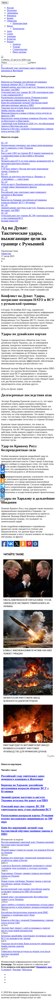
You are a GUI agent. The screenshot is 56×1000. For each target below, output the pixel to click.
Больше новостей (9, 221)
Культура (11, 39)
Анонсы (17, 44)
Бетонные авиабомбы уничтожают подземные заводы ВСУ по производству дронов (27, 937)
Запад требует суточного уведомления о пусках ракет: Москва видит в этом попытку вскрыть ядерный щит (27, 905)
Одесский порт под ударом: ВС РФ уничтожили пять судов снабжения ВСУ (26, 808)
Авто (9, 31)
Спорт (10, 34)
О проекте (6, 969)
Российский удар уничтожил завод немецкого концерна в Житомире (22, 777)
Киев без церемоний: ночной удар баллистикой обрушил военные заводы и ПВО (24, 104)
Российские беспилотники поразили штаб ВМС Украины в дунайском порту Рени (24, 913)
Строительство (20, 49)
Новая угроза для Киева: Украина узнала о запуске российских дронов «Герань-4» (26, 882)
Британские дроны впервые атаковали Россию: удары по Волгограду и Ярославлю (27, 119)
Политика (12, 10)
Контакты (27, 969)
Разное (10, 41)
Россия (10, 8)
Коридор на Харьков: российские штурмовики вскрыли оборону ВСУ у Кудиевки (24, 83)
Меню (4, 3)
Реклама (17, 969)
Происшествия (20, 23)
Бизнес (10, 18)
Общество (12, 21)
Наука (10, 26)
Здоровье (11, 36)
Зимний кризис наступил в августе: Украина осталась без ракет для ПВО (24, 799)
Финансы (11, 15)
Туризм (16, 47)
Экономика (12, 13)
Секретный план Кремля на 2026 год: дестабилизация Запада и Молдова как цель (27, 124)
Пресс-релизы (19, 52)
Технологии (18, 28)
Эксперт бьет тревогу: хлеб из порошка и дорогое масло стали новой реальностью (25, 929)
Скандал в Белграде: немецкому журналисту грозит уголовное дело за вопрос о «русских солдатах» (26, 866)
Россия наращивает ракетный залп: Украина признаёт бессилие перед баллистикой (27, 843)
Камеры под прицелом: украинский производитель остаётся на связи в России (26, 859)
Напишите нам (44, 967)
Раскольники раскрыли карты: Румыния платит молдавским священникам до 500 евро (24, 98)
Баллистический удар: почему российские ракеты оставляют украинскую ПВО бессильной (25, 890)
